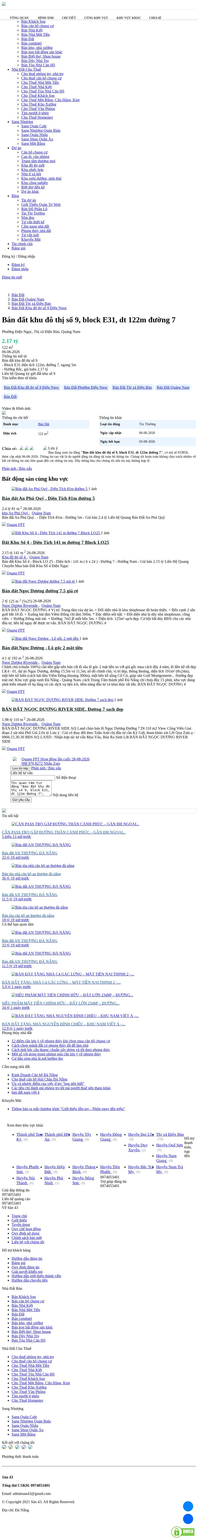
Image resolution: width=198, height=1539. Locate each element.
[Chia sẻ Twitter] (26, 449)
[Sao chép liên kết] (45, 449)
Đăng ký (18, 265)
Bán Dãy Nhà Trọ (35, 61)
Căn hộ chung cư (34, 152)
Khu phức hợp (32, 170)
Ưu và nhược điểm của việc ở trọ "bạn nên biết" (48, 1084)
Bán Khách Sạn (24, 1297)
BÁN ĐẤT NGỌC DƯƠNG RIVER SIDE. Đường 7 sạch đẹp (62, 709)
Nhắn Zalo (52, 763)
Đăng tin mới (12, 277)
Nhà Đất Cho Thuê (26, 69)
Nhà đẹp (27, 218)
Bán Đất (27, 39)
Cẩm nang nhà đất (35, 226)
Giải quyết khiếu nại (27, 1271)
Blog (15, 196)
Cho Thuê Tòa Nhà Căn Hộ (42, 91)
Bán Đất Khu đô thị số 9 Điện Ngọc (31, 387)
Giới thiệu (19, 1220)
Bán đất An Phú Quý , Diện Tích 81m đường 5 (48, 498)
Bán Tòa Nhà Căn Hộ (38, 65)
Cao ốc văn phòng (35, 157)
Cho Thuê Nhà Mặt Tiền (40, 82)
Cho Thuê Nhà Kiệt (36, 87)
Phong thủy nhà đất (36, 231)
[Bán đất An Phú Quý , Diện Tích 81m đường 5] (50, 489)
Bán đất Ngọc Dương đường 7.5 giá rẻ (40, 590)
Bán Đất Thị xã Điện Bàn (132, 387)
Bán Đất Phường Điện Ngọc (86, 387)
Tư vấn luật (30, 235)
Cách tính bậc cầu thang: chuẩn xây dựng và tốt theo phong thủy (61, 1050)
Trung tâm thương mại (38, 161)
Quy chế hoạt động (26, 1229)
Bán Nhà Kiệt (31, 30)
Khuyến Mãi (31, 239)
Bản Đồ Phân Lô (34, 209)
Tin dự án (28, 200)
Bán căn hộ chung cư (37, 26)
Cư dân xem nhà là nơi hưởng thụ (37, 1058)
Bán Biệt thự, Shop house (41, 56)
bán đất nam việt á (25, 1092)
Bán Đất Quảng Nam (173, 387)
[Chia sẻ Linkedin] (32, 449)
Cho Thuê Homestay (37, 117)
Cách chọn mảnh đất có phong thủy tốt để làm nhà (50, 1045)
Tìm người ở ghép (35, 113)
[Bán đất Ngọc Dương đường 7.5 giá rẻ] (44, 581)
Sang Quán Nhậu (34, 135)
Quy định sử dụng (25, 1233)
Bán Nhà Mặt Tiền (35, 34)
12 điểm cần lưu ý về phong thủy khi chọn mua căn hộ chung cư (61, 1041)
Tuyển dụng (21, 1224)
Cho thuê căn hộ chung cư (41, 78)
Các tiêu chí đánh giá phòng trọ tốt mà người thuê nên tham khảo (61, 1088)
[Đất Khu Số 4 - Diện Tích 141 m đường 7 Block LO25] (56, 533)
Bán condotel (31, 43)
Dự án (16, 148)
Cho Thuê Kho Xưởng (38, 104)
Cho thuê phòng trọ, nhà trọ (42, 74)
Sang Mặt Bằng (33, 143)
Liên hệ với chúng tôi (28, 1242)
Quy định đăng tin (25, 1267)
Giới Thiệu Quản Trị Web (41, 204)
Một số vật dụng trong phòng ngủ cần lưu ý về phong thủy (56, 1054)
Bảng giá (18, 248)
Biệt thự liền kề (33, 187)
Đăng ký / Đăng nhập (18, 256)
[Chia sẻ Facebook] (21, 448)
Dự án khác (30, 191)
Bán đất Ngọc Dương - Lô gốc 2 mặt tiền (42, 647)
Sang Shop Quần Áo (37, 139)
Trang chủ (19, 1216)
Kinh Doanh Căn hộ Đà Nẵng (35, 1075)
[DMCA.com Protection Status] (183, 1532)
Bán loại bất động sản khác (42, 52)
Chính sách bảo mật (27, 1238)
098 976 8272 (32, 763)
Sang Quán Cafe (34, 126)
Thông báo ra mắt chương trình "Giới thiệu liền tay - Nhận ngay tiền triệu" (68, 1109)
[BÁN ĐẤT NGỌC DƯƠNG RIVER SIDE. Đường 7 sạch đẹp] (63, 700)
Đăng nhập (20, 269)
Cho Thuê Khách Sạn (38, 95)
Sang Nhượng (22, 122)
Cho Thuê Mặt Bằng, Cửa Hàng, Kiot (50, 100)
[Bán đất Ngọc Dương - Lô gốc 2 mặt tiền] (45, 638)
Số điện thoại (66, 777)
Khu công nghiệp (34, 183)
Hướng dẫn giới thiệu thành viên (36, 1276)
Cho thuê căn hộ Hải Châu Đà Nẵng (39, 1079)
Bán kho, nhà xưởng (37, 48)
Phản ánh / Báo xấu (17, 468)
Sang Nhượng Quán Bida (40, 130)
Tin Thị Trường (33, 213)
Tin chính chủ (22, 244)
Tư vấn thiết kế (32, 222)
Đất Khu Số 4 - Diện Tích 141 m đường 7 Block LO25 (55, 542)
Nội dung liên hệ (65, 795)
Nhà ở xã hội (31, 174)
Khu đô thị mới (32, 165)
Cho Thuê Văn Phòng (38, 109)
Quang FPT (16, 525)
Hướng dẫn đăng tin (27, 1258)
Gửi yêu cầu (21, 800)
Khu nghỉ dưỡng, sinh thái (41, 178)
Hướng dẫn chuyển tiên (30, 1280)
